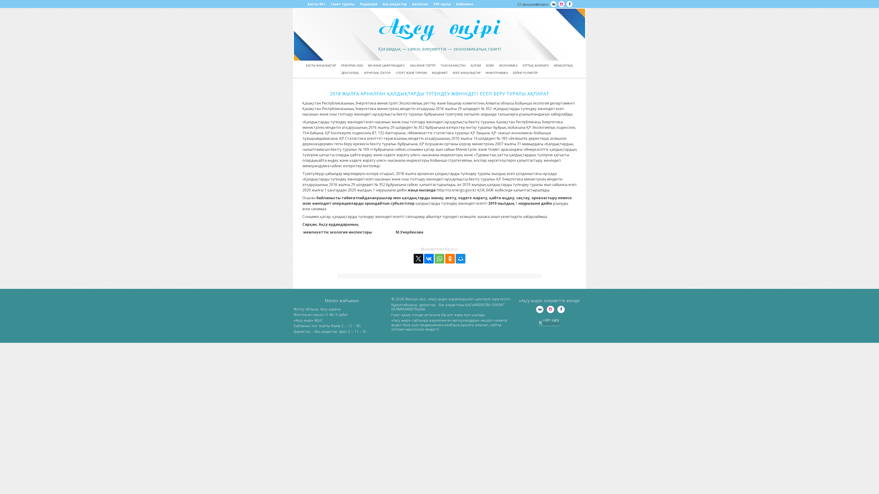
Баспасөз (420, 4)
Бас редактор (395, 4)
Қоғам (476, 65)
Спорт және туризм (411, 73)
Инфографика (497, 73)
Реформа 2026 (352, 65)
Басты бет (317, 4)
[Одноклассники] (450, 258)
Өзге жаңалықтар (467, 73)
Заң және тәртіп (423, 65)
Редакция (368, 4)
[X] (418, 258)
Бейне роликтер (525, 73)
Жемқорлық (563, 65)
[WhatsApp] (439, 258)
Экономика (508, 65)
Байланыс (464, 4)
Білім (490, 65)
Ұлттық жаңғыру (536, 65)
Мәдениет (440, 73)
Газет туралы (343, 4)
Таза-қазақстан (453, 65)
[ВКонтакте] (429, 258)
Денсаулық (350, 73)
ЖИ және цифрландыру (386, 65)
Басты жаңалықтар (321, 65)
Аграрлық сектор (377, 73)
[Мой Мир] (460, 258)
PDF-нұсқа (442, 4)
